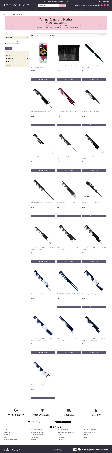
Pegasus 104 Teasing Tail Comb (90, 111)
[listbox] (38, 35)
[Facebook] (98, 5)
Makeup (45, 9)
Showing (52, 35)
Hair (36, 9)
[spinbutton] (38, 76)
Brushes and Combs (59, 9)
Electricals (30, 9)
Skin (40, 9)
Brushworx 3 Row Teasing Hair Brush (91, 202)
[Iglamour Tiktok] (107, 5)
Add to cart (44, 79)
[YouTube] (104, 5)
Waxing (68, 9)
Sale (77, 9)
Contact (77, 5)
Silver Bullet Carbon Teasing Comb (66, 202)
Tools (50, 9)
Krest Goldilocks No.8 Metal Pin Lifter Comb (68, 111)
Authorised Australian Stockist (42, 415)
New (73, 9)
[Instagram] (101, 5)
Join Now (74, 422)
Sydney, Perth (96, 415)
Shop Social (93, 5)
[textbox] (48, 5)
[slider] (5, 43)
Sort (32, 35)
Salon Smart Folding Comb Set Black (66, 65)
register (84, 5)
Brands (82, 9)
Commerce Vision (58, 450)
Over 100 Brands (16, 415)
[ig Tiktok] (60, 427)
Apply (9, 48)
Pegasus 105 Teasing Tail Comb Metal (41, 156)
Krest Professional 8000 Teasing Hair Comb (42, 111)
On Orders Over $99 (69, 415)
